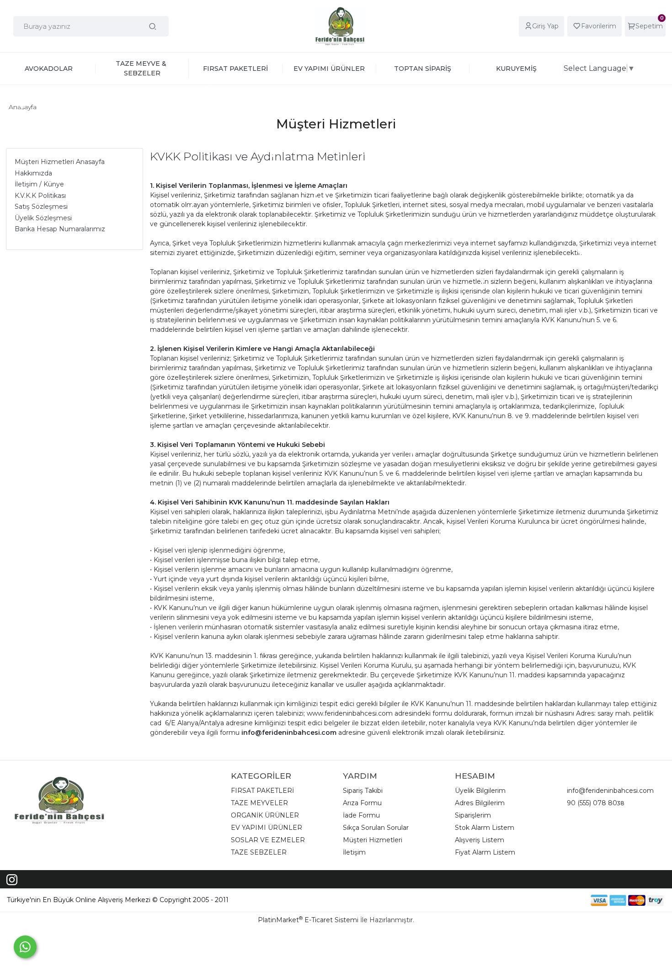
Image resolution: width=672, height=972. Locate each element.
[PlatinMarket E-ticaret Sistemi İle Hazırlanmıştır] (559, 900)
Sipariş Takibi (363, 790)
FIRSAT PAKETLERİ (262, 790)
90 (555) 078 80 (592, 803)
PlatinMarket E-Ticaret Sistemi (308, 920)
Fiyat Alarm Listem (485, 852)
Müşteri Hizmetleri (372, 840)
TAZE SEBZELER (259, 852)
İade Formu (361, 815)
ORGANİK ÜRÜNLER (265, 815)
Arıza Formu (362, 803)
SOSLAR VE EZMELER (268, 840)
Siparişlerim (473, 815)
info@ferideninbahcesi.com (610, 790)
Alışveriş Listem (479, 840)
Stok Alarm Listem (484, 827)
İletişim (354, 852)
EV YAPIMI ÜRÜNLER (266, 827)
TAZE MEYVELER (259, 803)
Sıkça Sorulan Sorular (376, 827)
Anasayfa (23, 107)
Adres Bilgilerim (480, 803)
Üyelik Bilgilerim (480, 790)
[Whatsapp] (25, 946)
